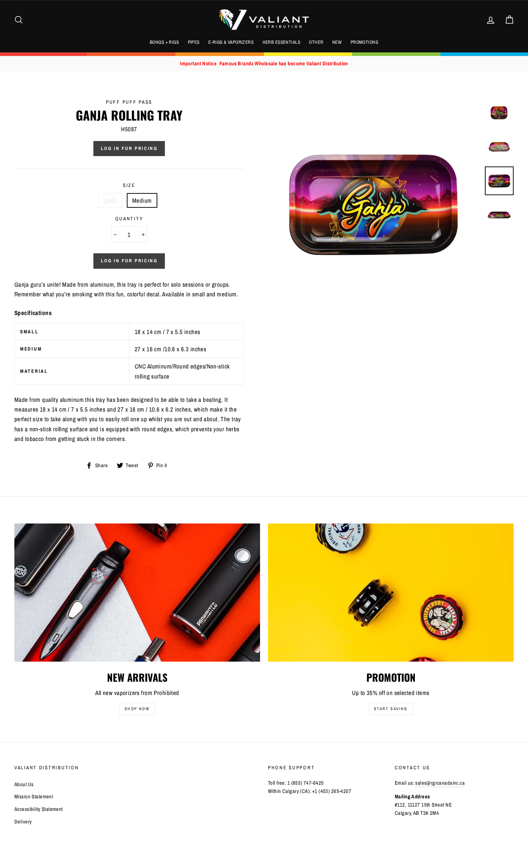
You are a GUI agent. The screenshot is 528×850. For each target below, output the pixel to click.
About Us (23, 784)
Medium (142, 200)
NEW (337, 42)
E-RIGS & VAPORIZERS (231, 42)
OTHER (316, 42)
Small (110, 200)
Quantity (129, 218)
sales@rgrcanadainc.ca (440, 782)
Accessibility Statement (38, 809)
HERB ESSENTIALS (281, 42)
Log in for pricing (129, 148)
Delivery (23, 821)
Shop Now (137, 708)
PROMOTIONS (364, 42)
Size (129, 185)
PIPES (194, 42)
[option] (264, 64)
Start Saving (390, 708)
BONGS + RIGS (164, 42)
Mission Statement (33, 796)
